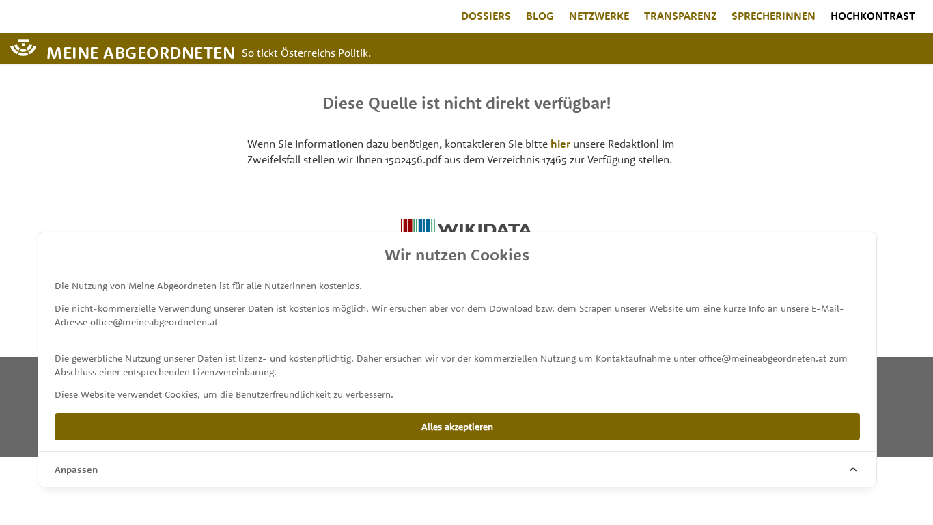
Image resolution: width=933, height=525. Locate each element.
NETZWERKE (599, 16)
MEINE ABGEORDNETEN (140, 52)
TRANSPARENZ (680, 16)
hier (560, 143)
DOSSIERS (486, 16)
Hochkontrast (873, 16)
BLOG (540, 16)
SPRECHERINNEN (774, 16)
